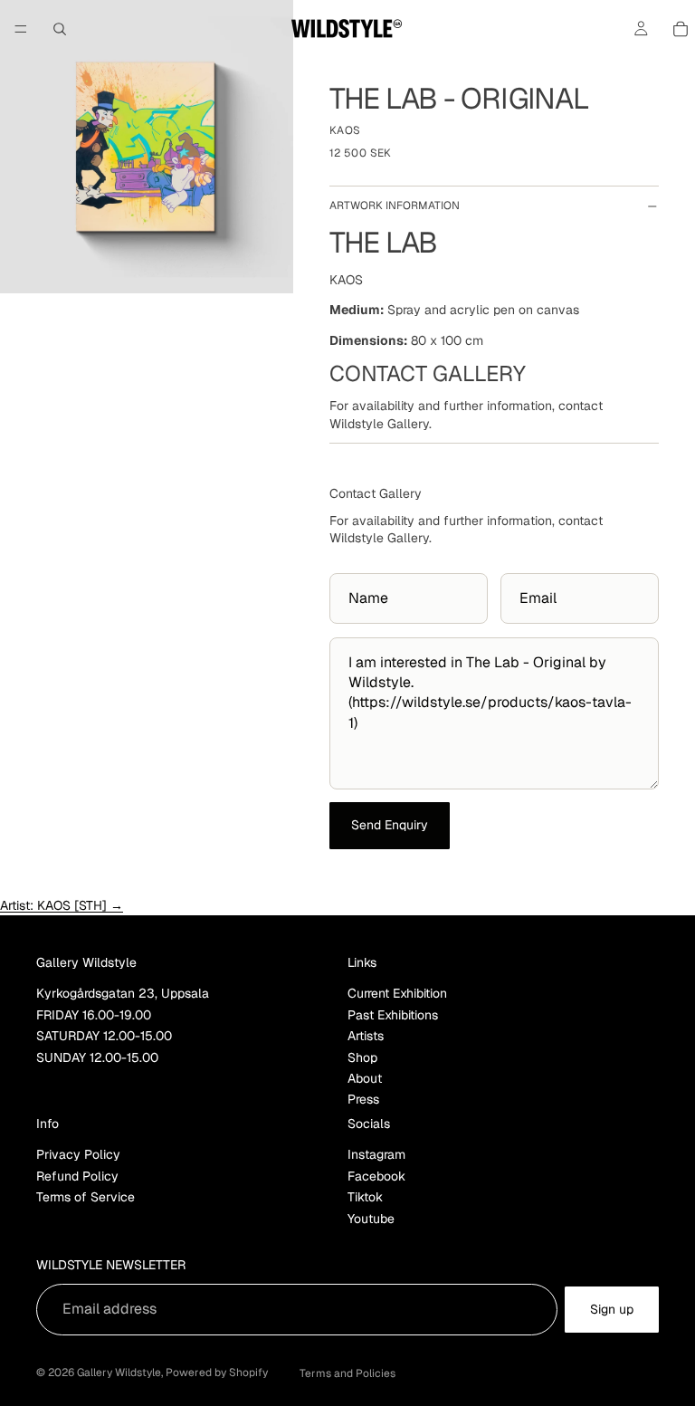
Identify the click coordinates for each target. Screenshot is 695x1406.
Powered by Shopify (217, 1372)
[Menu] (21, 29)
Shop (362, 1056)
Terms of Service (85, 1197)
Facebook (376, 1176)
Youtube (371, 1218)
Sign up (611, 1309)
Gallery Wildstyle (119, 1372)
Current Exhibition (397, 993)
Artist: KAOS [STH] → (61, 905)
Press (363, 1099)
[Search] (60, 29)
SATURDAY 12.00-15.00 (104, 1036)
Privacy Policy (78, 1154)
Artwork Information (394, 205)
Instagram (376, 1154)
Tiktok (365, 1197)
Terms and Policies (347, 1373)
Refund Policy (77, 1176)
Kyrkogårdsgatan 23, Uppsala (122, 993)
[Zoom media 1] (146, 146)
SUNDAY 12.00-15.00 (97, 1056)
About (365, 1078)
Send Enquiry (389, 825)
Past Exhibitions (393, 1015)
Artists (366, 1036)
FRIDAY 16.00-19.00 (93, 1015)
